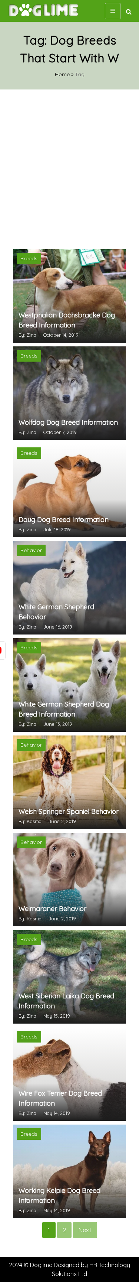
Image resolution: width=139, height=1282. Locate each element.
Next (85, 1230)
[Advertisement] (69, 168)
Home (62, 74)
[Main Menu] (112, 11)
